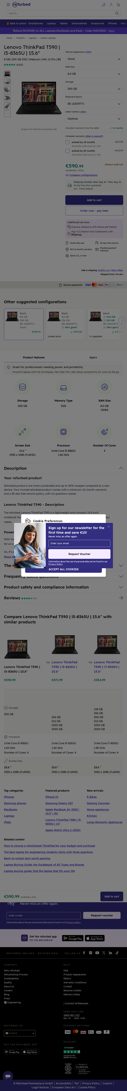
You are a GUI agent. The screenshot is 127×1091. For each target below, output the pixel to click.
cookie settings (34, 542)
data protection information (84, 542)
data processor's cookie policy (67, 545)
